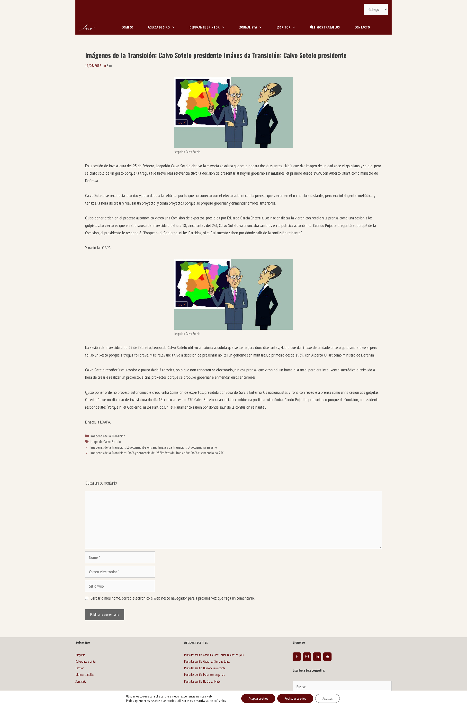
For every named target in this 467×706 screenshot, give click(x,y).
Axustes (327, 698)
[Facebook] (297, 656)
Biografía (80, 655)
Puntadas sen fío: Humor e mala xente (204, 668)
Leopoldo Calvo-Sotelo (105, 441)
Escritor (283, 27)
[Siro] (87, 27)
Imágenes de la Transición (107, 435)
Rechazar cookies (295, 698)
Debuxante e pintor (204, 27)
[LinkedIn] (317, 656)
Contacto (362, 27)
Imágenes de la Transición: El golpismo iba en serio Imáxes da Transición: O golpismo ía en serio (153, 447)
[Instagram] (307, 656)
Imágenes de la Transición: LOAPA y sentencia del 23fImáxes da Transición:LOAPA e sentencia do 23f (157, 452)
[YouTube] (327, 656)
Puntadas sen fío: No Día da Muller (203, 681)
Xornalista (248, 27)
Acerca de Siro (159, 27)
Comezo (127, 27)
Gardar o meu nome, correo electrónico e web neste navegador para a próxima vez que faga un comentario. (172, 598)
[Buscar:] (342, 687)
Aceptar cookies (258, 698)
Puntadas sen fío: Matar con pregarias (204, 675)
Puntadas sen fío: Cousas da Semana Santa (207, 661)
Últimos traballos (325, 27)
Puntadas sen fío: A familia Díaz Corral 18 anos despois (213, 655)
